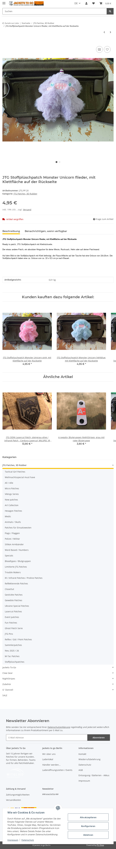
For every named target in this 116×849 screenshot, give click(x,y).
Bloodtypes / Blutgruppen (18, 561)
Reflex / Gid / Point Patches (18, 639)
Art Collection (11, 505)
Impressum (12, 840)
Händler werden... (51, 764)
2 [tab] (59, 162)
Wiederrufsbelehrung (89, 759)
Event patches (12, 617)
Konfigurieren (88, 826)
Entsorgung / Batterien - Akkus (94, 775)
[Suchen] (110, 11)
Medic (8, 516)
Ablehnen (88, 835)
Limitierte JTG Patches (16, 566)
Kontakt (82, 754)
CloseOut (9, 589)
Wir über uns (49, 754)
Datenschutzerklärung (59, 727)
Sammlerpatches (13, 645)
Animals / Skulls (13, 522)
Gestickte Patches (14, 594)
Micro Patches (12, 488)
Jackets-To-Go (9, 667)
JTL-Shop (100, 845)
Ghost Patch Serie (14, 628)
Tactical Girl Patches (15, 471)
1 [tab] (56, 162)
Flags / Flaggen (12, 533)
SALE (4, 695)
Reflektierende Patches (16, 583)
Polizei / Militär (12, 538)
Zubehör (6, 684)
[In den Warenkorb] (4, 42)
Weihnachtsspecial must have (20, 477)
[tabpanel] (58, 100)
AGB (81, 770)
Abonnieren (99, 737)
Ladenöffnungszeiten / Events (57, 770)
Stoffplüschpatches (14, 661)
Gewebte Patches (13, 600)
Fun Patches (11, 622)
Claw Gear (7, 673)
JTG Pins (9, 633)
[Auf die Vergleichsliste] (99, 49)
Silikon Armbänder (14, 544)
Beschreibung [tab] (11, 231)
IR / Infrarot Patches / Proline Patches (23, 577)
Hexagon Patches (13, 510)
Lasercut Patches (13, 611)
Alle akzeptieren (88, 817)
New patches (11, 499)
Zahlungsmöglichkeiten (18, 794)
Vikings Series (12, 494)
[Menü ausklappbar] (3, 2)
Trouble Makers (13, 572)
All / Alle (9, 482)
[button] (86, 3)
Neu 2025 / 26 (12, 650)
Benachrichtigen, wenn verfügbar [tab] (46, 231)
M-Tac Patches (12, 656)
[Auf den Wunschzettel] (107, 49)
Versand (27, 209)
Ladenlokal (47, 759)
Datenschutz (27, 840)
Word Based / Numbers (17, 550)
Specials (9, 555)
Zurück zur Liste (12, 23)
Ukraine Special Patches (17, 605)
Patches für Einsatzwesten (18, 527)
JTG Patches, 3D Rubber (25, 193)
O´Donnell (7, 689)
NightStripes (8, 678)
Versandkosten (13, 800)
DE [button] (76, 3)
